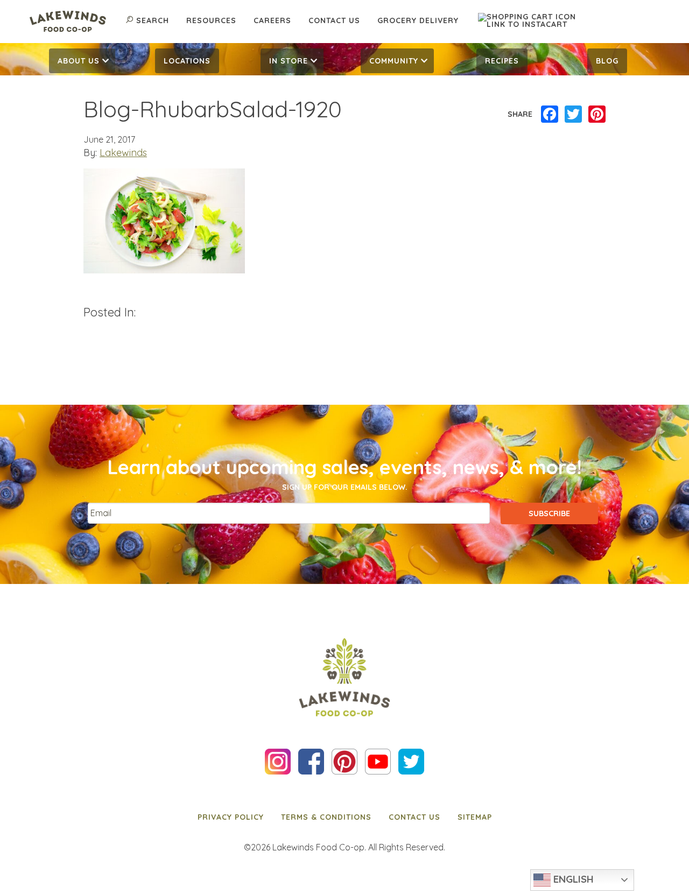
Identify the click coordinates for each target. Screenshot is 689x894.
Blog (607, 61)
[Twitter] (573, 114)
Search (152, 20)
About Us (79, 61)
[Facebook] (549, 114)
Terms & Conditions (326, 817)
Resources (211, 20)
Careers (272, 20)
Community (393, 61)
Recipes (502, 61)
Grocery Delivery (418, 20)
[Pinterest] (597, 114)
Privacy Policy (231, 817)
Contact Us (334, 20)
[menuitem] (82, 60)
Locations (187, 61)
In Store (288, 61)
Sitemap (475, 817)
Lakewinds (123, 152)
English (572, 878)
